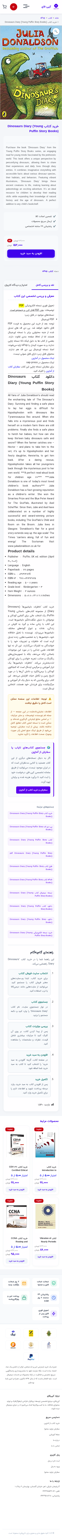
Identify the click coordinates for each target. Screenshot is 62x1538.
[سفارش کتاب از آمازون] (13, 6)
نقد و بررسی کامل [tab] (45, 285)
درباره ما (56, 1440)
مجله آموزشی (54, 1434)
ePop (42, 18)
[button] (56, 31)
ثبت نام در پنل (54, 1460)
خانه (57, 18)
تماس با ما (55, 1445)
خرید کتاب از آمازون (52, 1423)
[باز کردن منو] (29, 7)
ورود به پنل (55, 1466)
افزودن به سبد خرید (31, 253)
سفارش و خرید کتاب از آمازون (33, 790)
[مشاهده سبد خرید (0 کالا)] (4, 7)
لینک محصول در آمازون (43, 358)
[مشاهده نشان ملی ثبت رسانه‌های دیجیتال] (31, 1345)
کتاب (50, 18)
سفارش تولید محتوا (52, 1429)
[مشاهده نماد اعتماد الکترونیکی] (49, 1345)
